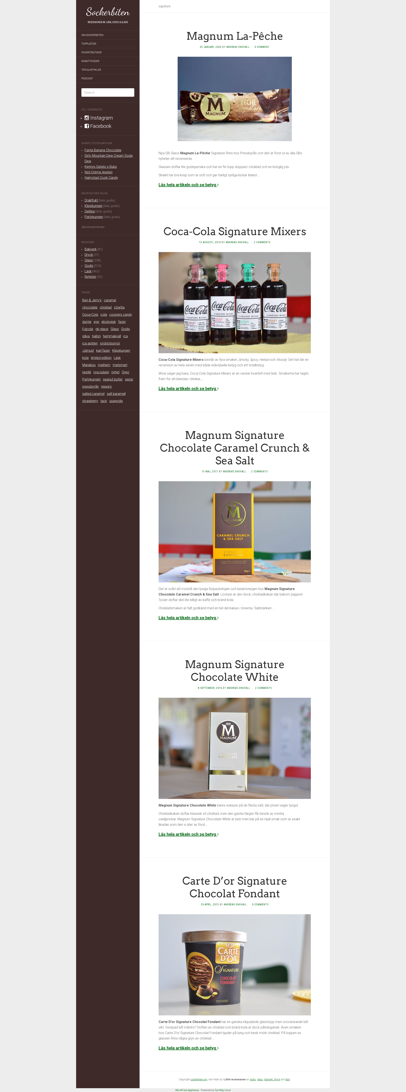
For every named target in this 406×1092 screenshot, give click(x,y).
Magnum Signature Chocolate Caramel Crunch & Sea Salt (235, 448)
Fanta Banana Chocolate (103, 150)
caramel (110, 300)
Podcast (87, 78)
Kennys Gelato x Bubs (101, 167)
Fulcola (87, 329)
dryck (277, 1079)
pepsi (129, 379)
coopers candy (120, 315)
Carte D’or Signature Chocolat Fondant (234, 887)
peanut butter (113, 379)
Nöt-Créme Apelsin (98, 172)
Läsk (88, 271)
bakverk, (269, 1079)
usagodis (116, 401)
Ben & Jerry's (92, 300)
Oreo (125, 372)
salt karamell (116, 394)
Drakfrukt (91, 200)
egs (96, 322)
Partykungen (94, 217)
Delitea (90, 211)
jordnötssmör (110, 343)
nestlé (86, 372)
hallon (96, 336)
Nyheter (90, 277)
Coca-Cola (90, 315)
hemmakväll (112, 336)
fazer (122, 322)
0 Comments (260, 904)
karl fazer (103, 351)
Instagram (101, 118)
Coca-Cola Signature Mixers (234, 231)
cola (103, 315)
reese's (106, 387)
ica (125, 336)
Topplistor (88, 43)
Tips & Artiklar (91, 69)
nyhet (115, 372)
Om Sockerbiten (92, 35)
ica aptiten (90, 343)
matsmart (120, 365)
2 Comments (262, 242)
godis (253, 1079)
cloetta (119, 307)
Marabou (89, 365)
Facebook (100, 126)
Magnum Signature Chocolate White (235, 670)
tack (103, 401)
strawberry (90, 401)
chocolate (89, 307)
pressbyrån (90, 387)
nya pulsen (101, 372)
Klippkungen (93, 206)
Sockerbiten (108, 11)
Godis (89, 266)
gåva (86, 336)
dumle (86, 322)
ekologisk (109, 322)
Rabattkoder (90, 61)
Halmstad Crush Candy (101, 178)
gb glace (101, 329)
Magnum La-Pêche (235, 36)
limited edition (101, 358)
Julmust (88, 351)
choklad (106, 307)
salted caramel (93, 394)
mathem (104, 365)
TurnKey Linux (223, 1090)
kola (85, 358)
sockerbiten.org (199, 1079)
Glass (89, 260)
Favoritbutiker (91, 52)
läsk (287, 1079)
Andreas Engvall (238, 47)
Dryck (89, 255)
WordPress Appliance (187, 1090)
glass (260, 1079)
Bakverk (91, 249)
